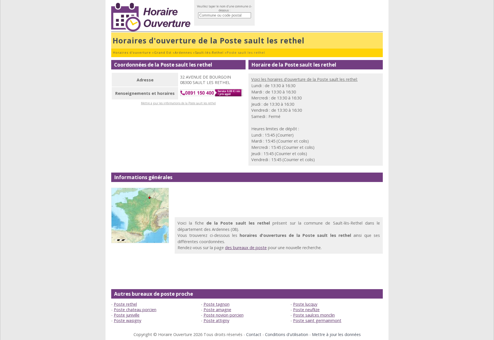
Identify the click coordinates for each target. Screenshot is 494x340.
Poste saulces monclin (314, 315)
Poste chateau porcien (135, 309)
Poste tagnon (217, 304)
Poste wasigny (127, 320)
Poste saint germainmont (317, 320)
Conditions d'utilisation (286, 334)
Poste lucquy (305, 304)
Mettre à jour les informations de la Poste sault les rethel (178, 103)
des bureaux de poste (246, 247)
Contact (253, 334)
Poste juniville (127, 315)
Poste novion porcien (224, 315)
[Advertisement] (279, 200)
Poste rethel (125, 304)
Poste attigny (216, 320)
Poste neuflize (306, 309)
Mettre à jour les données (336, 334)
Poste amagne (217, 309)
